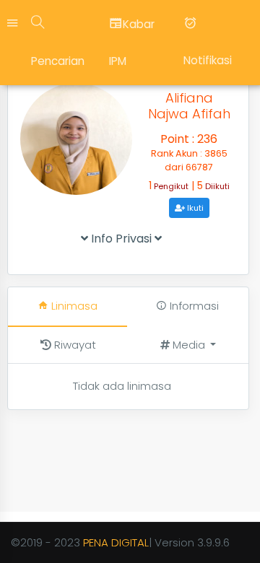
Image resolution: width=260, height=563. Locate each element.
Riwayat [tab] (73, 344)
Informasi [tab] (193, 305)
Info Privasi (121, 238)
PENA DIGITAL (116, 542)
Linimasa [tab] (73, 305)
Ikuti (194, 208)
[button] (188, 345)
